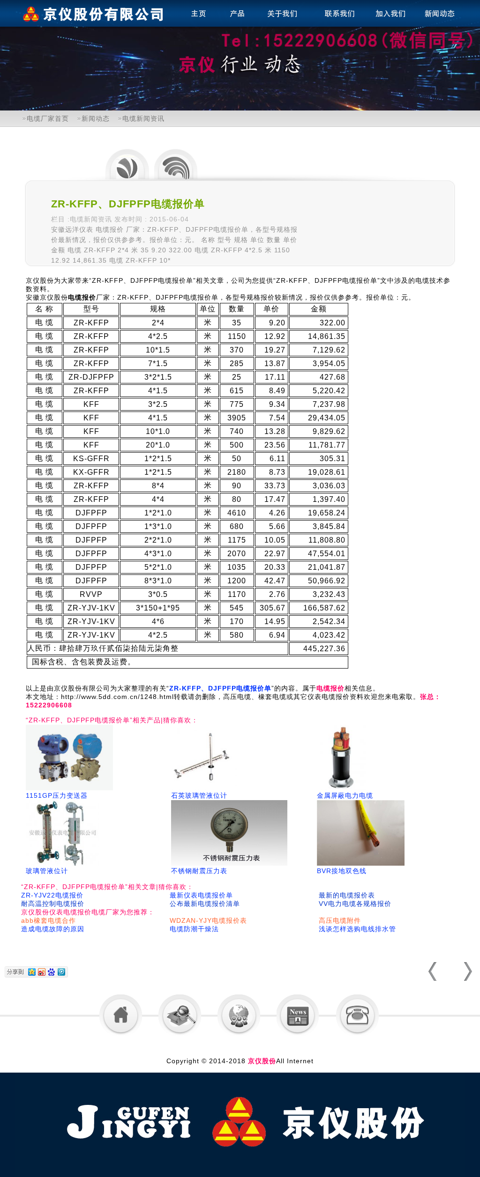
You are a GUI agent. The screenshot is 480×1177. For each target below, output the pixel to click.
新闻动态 (96, 118)
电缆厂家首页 (48, 118)
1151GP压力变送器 (57, 795)
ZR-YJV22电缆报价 (52, 895)
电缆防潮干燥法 (194, 929)
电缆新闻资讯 (143, 118)
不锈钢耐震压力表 (199, 871)
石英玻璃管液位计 (199, 795)
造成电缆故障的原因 (52, 929)
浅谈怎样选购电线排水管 (357, 929)
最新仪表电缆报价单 (201, 895)
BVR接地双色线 (342, 871)
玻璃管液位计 (47, 871)
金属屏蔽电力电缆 (345, 795)
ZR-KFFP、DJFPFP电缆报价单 (220, 688)
